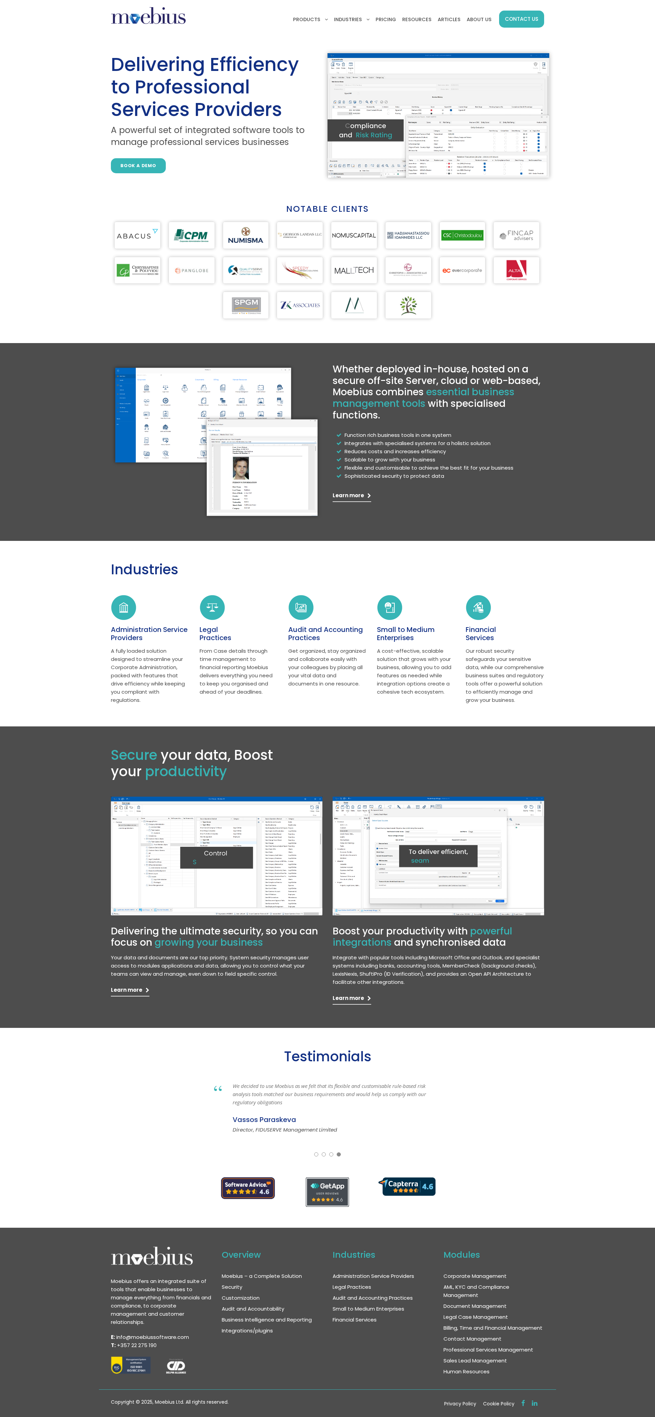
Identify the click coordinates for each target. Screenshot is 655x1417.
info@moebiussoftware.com (152, 1337)
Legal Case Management (475, 1316)
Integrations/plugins (247, 1330)
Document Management (475, 1306)
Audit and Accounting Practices (325, 634)
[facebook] (523, 1403)
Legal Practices (215, 634)
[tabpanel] (138, 235)
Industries (348, 19)
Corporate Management (475, 1276)
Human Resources (466, 1371)
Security (232, 1286)
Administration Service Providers (149, 634)
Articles (449, 19)
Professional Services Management (488, 1349)
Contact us (521, 19)
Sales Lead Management (475, 1360)
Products (306, 19)
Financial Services (481, 634)
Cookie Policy (498, 1403)
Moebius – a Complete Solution (262, 1276)
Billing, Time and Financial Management (492, 1327)
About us (479, 19)
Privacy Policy (460, 1403)
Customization (241, 1297)
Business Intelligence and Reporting (267, 1319)
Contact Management (472, 1338)
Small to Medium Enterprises (406, 634)
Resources (417, 19)
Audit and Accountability (253, 1308)
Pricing (386, 19)
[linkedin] (534, 1403)
